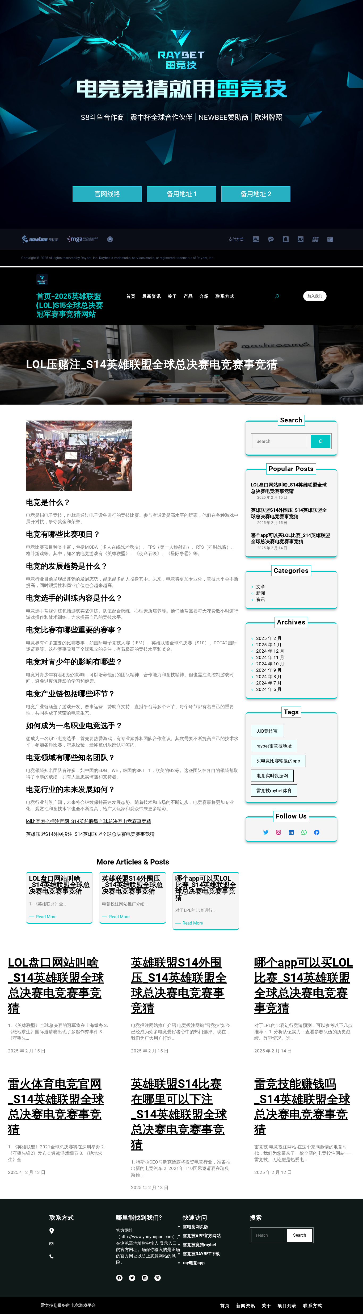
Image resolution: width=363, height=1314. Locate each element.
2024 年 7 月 (269, 683)
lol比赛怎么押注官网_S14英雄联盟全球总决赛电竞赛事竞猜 (88, 821)
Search (299, 1235)
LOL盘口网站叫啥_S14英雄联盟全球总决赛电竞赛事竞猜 (289, 488)
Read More (47, 917)
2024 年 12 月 (270, 651)
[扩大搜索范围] (277, 296)
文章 (260, 586)
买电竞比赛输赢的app (278, 760)
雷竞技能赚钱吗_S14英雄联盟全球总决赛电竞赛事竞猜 (302, 1106)
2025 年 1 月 (269, 644)
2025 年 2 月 (269, 638)
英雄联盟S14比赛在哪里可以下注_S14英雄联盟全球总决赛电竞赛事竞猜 (179, 1114)
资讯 (260, 599)
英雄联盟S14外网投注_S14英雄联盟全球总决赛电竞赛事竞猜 (90, 834)
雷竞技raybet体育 (274, 790)
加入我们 (314, 296)
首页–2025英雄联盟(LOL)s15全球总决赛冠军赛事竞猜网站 (69, 304)
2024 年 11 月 (270, 657)
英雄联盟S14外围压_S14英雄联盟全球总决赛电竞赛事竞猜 (289, 513)
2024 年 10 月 (270, 663)
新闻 (260, 593)
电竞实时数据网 (272, 775)
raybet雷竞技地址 (274, 746)
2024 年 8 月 (269, 676)
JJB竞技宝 (267, 731)
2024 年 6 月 (269, 689)
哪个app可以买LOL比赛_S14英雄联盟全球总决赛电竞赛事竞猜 (290, 538)
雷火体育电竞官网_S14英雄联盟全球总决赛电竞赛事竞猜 (56, 1106)
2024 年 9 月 (269, 670)
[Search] (320, 441)
